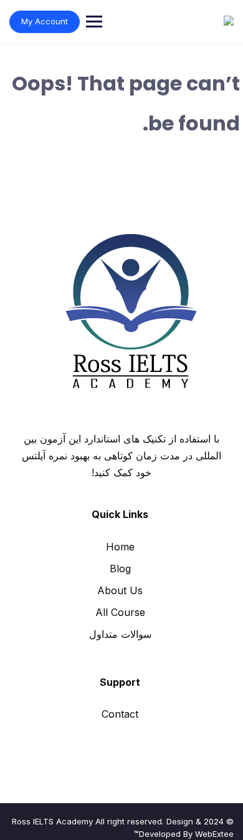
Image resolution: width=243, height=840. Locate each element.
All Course (120, 612)
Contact (120, 714)
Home (120, 546)
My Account (44, 21)
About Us (120, 590)
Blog (120, 568)
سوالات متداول (120, 634)
